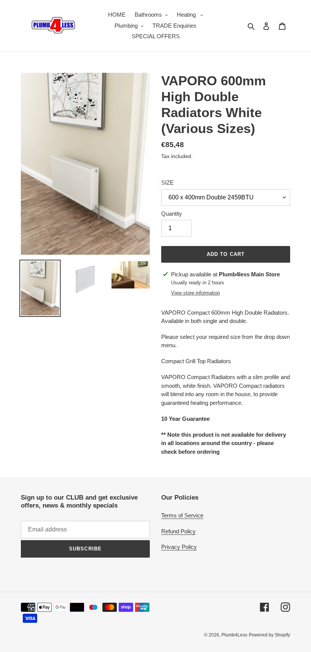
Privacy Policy (179, 547)
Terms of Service (182, 515)
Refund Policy (178, 531)
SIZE (167, 182)
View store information (195, 293)
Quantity (171, 213)
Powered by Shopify (269, 635)
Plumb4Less (234, 635)
